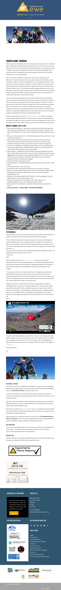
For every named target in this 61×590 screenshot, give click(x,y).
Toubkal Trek (10, 344)
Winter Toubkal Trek (29, 260)
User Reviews (39, 15)
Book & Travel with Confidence (38, 550)
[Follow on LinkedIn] (41, 525)
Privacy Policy (33, 537)
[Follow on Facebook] (31, 525)
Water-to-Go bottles (25, 409)
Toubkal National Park (32, 116)
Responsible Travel (35, 548)
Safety (31, 535)
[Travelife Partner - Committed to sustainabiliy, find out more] (33, 579)
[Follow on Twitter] (34, 525)
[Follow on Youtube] (44, 525)
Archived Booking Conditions (38, 541)
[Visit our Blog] (47, 525)
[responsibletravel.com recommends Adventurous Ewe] (14, 538)
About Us (32, 552)
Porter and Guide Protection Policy (39, 556)
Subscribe (14, 513)
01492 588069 (36, 510)
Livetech (52, 588)
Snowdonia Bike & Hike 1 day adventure (23, 431)
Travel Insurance (34, 546)
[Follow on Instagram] (37, 525)
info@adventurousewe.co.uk (41, 512)
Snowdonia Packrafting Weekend (25, 429)
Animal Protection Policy (36, 554)
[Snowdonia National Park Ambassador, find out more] (23, 579)
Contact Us (33, 544)
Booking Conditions (35, 539)
